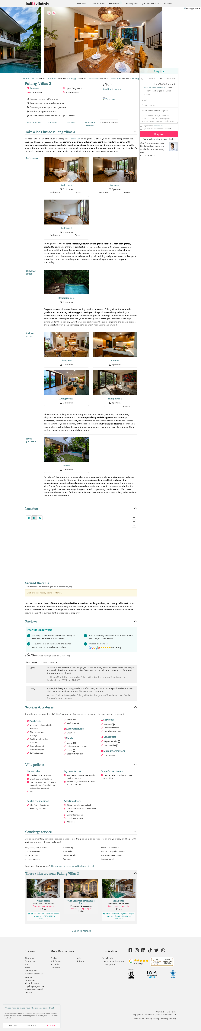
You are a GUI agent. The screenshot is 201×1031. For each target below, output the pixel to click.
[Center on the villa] (40, 517)
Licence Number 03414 (165, 1014)
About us (29, 958)
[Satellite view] (28, 517)
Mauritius (55, 967)
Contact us (167, 3)
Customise (12, 1025)
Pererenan (35, 88)
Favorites (116, 3)
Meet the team (32, 983)
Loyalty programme (34, 986)
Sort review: (32, 662)
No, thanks (31, 1025)
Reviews (71, 122)
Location (52, 122)
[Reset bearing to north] (134, 525)
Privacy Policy (152, 1018)
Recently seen (132, 3)
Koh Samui (56, 961)
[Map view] (34, 517)
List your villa (31, 970)
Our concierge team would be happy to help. (73, 866)
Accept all (50, 1025)
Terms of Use (158, 126)
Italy (79, 958)
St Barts (80, 961)
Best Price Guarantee (154, 87)
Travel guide (109, 964)
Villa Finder (108, 958)
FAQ (27, 964)
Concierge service (109, 122)
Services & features (90, 124)
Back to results (98, 3)
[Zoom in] (134, 517)
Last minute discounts (113, 961)
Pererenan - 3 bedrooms (43, 903)
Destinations (81, 3)
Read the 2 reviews (112, 89)
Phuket (54, 958)
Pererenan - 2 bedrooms (81, 906)
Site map (172, 1018)
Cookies (163, 1018)
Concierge (30, 980)
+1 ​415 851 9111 (151, 3)
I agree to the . (153, 126)
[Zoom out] (134, 521)
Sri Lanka (55, 964)
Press (27, 967)
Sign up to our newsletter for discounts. (157, 129)
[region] (81, 545)
